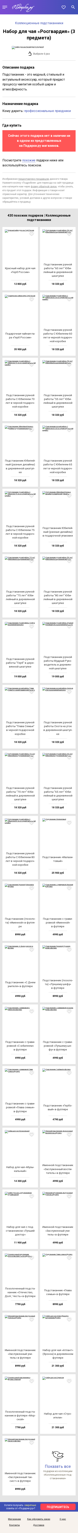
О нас (63, 1519)
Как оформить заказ (38, 1519)
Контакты (14, 1525)
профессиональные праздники (47, 111)
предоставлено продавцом (33, 179)
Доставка (38, 1525)
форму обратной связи (44, 186)
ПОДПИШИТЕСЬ (58, 1507)
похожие (28, 160)
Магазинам (14, 1519)
